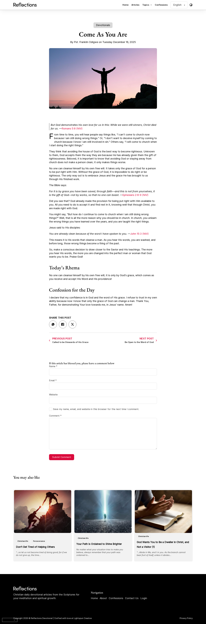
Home (125, 5)
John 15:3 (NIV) (139, 233)
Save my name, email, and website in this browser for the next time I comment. (96, 409)
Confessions (161, 5)
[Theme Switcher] (191, 5)
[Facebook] (63, 324)
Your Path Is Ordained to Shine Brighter (99, 543)
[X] (72, 324)
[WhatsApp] (53, 324)
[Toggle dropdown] (151, 5)
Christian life (22, 541)
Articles (135, 5)
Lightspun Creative (83, 618)
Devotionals (103, 25)
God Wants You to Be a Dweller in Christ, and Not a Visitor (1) (163, 544)
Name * (53, 366)
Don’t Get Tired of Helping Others (35, 546)
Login (143, 598)
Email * (53, 380)
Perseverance (39, 541)
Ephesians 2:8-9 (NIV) (135, 194)
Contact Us (131, 598)
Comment (55, 416)
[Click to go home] (25, 589)
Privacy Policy (186, 618)
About (103, 598)
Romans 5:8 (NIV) (72, 128)
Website (53, 394)
